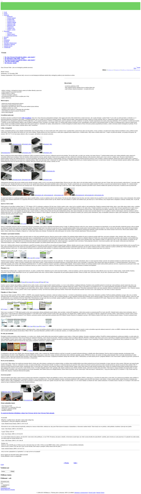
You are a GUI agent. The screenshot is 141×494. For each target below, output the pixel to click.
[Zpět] (2, 464)
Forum (5, 13)
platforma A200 (11, 25)
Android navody (8, 46)
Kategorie (6, 15)
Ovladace (9, 32)
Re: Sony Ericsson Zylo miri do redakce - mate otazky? (20, 57)
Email (138, 67)
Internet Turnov (100, 492)
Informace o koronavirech (81, 492)
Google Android (11, 18)
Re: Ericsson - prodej (10, 63)
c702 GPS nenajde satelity (12, 61)
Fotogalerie (7, 40)
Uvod (5, 12)
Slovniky (6, 37)
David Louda (92, 492)
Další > (76, 463)
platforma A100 (11, 23)
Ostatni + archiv (11, 29)
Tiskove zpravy (11, 34)
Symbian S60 (10, 19)
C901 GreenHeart (26, 118)
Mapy (5, 38)
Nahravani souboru (12, 35)
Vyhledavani (7, 47)
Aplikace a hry (11, 28)
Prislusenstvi (10, 26)
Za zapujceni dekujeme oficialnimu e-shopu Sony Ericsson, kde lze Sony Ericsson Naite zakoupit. (27, 413)
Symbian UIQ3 (11, 21)
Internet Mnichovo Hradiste (8, 489)
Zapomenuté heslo (5, 488)
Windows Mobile (11, 22)
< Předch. (66, 463)
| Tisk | (134, 67)
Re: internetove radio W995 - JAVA (14, 58)
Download (6, 31)
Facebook (6, 41)
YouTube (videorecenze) (10, 43)
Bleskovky (10, 16)
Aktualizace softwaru (9, 44)
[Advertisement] (70, 6)
